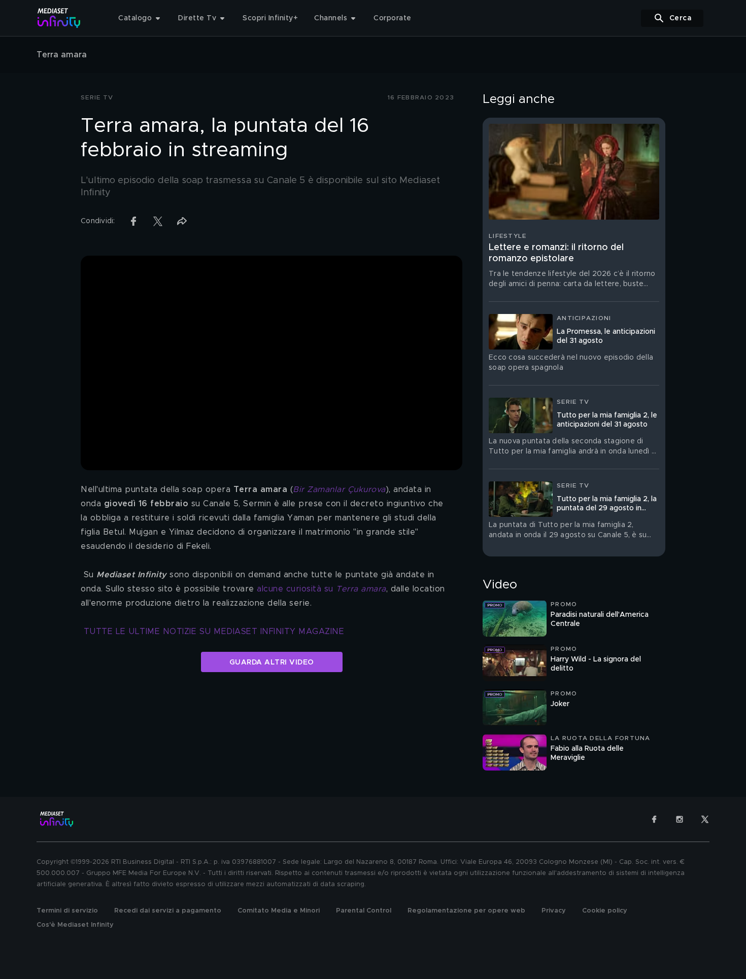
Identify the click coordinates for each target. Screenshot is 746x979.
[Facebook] (654, 819)
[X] (704, 819)
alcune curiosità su (321, 589)
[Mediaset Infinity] (59, 18)
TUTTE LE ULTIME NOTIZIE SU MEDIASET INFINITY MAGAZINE (214, 631)
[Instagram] (679, 819)
